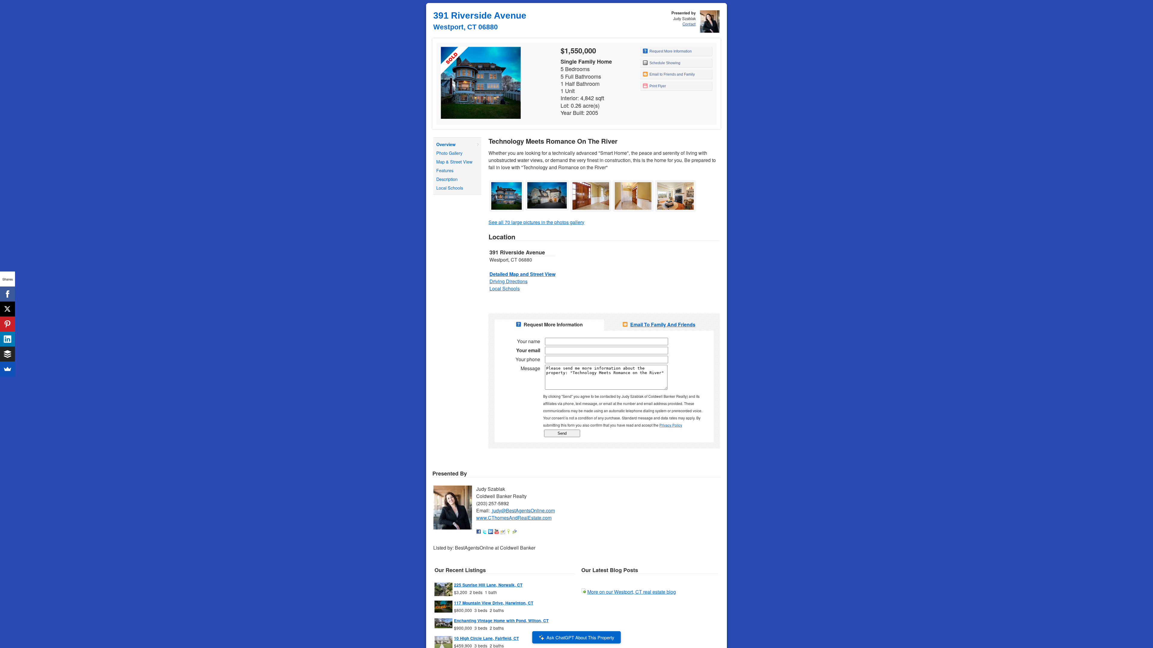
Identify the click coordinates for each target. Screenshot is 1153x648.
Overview (445, 144)
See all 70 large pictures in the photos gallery (536, 222)
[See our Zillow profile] (514, 532)
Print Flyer (657, 86)
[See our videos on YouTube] (496, 532)
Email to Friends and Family (672, 74)
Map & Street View (454, 161)
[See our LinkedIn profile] (490, 532)
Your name (528, 341)
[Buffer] (7, 354)
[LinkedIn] (7, 339)
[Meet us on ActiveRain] (502, 532)
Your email (528, 350)
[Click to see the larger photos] (507, 181)
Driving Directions (508, 281)
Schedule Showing (664, 63)
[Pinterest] (7, 324)
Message (530, 368)
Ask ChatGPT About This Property (580, 637)
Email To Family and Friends (662, 324)
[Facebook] (7, 294)
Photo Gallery (449, 153)
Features (444, 170)
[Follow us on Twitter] (484, 532)
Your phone (528, 359)
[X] (7, 309)
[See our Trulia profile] (508, 532)
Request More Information (670, 51)
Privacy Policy (670, 425)
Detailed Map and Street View (522, 274)
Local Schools (449, 187)
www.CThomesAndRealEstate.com (514, 517)
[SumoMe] (7, 369)
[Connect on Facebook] (478, 532)
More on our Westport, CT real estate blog (631, 591)
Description (447, 179)
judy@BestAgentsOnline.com (523, 510)
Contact (689, 24)
